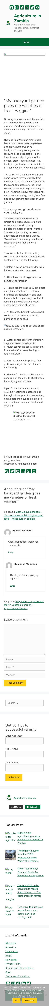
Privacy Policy (12, 964)
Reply (10, 552)
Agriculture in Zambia (27, 18)
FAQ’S (8, 955)
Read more (29, 1000)
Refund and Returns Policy (19, 968)
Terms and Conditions (17, 976)
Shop (8, 972)
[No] (45, 995)
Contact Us (11, 951)
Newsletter (11, 959)
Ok (16, 1000)
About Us (10, 943)
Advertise (10, 947)
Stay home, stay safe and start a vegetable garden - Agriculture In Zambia (24, 605)
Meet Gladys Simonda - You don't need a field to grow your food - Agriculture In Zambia (23, 515)
